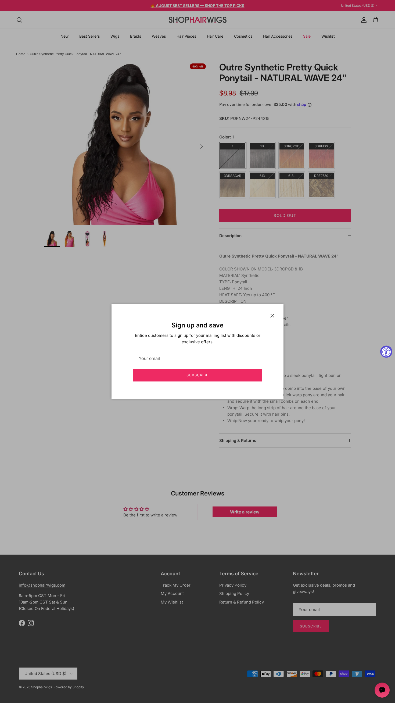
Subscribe (197, 375)
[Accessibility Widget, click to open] (386, 351)
